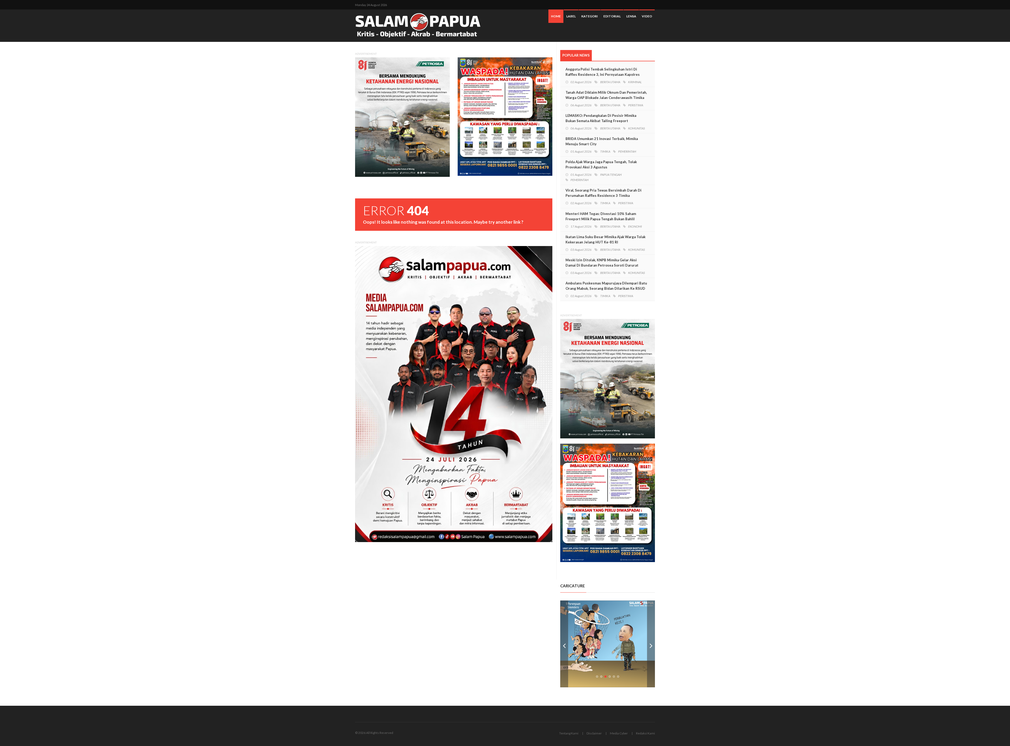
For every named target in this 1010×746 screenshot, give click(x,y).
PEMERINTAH (627, 151)
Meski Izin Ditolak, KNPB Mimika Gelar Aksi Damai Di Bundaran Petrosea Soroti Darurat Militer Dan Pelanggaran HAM (601, 265)
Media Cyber (619, 733)
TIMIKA (605, 151)
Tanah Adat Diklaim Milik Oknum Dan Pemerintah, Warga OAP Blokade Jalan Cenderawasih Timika (606, 95)
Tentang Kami (568, 733)
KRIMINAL (635, 82)
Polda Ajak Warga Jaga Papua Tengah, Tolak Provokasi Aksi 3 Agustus (601, 164)
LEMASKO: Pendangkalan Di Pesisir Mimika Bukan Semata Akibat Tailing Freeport (600, 118)
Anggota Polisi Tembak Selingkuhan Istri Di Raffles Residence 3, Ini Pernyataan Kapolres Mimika (602, 74)
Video (647, 16)
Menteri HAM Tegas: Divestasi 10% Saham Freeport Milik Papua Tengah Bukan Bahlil (600, 216)
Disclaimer (594, 733)
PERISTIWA (635, 105)
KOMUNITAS (636, 128)
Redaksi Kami (645, 733)
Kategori (589, 16)
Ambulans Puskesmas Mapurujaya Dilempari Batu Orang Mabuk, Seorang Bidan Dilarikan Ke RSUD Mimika (606, 288)
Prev (564, 643)
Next (651, 643)
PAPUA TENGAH (611, 175)
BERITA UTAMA (610, 82)
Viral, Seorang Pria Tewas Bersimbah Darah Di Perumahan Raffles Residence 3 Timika (603, 193)
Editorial (612, 16)
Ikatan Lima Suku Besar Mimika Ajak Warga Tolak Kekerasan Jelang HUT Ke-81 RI (605, 239)
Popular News (576, 55)
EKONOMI (635, 226)
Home (556, 16)
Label (571, 16)
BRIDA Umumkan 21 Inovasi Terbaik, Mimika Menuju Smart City (601, 141)
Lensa (631, 16)
